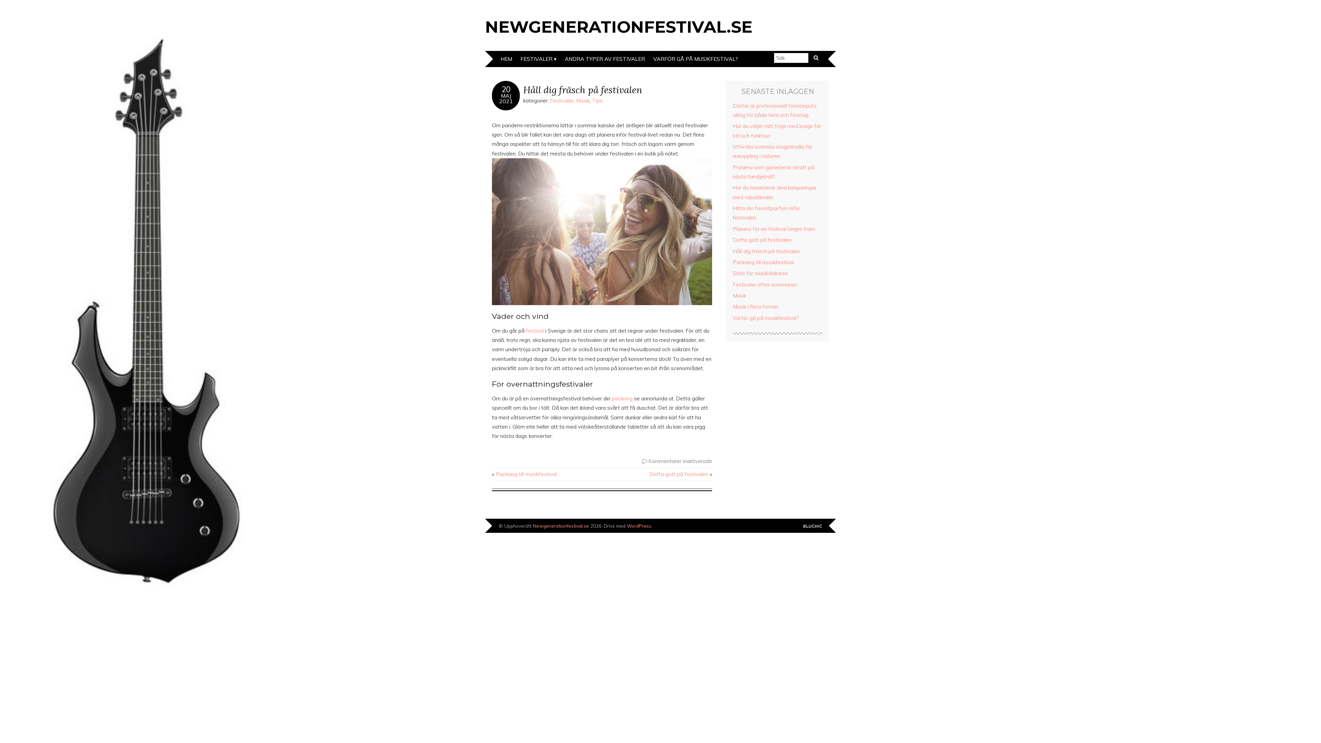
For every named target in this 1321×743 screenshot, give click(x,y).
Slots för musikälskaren (760, 273)
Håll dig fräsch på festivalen (582, 90)
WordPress (639, 526)
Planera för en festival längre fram (774, 229)
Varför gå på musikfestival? (695, 59)
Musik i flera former (755, 306)
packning (623, 398)
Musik (583, 100)
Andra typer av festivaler (605, 59)
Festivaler (562, 100)
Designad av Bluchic (812, 526)
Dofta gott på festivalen (678, 474)
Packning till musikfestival (526, 474)
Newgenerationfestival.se (618, 27)
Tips (597, 100)
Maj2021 (506, 98)
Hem (506, 59)
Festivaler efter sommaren (765, 284)
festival (535, 330)
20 (506, 89)
